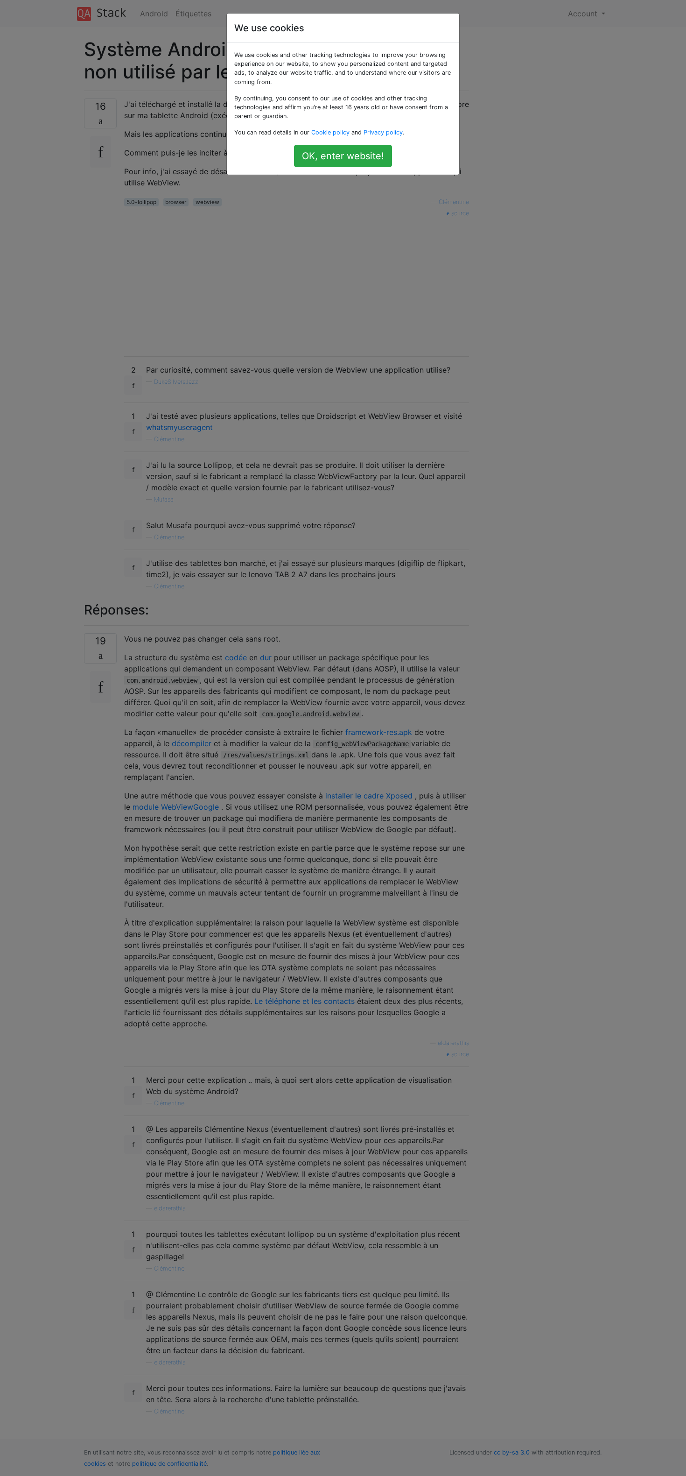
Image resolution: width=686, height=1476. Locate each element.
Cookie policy (330, 132)
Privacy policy (383, 132)
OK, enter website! (343, 156)
